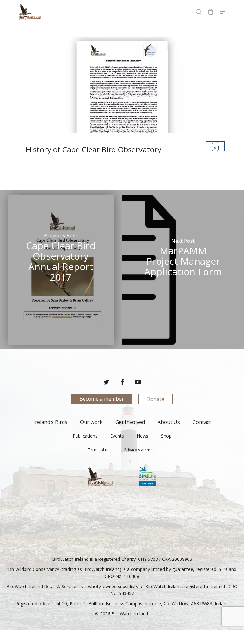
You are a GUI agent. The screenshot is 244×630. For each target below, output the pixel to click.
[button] (222, 12)
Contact (202, 422)
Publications (85, 436)
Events (117, 436)
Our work (91, 422)
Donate (155, 398)
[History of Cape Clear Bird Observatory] (122, 98)
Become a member (101, 398)
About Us (169, 422)
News (142, 436)
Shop (166, 436)
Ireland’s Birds (50, 422)
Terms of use (100, 450)
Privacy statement (140, 450)
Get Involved (130, 422)
